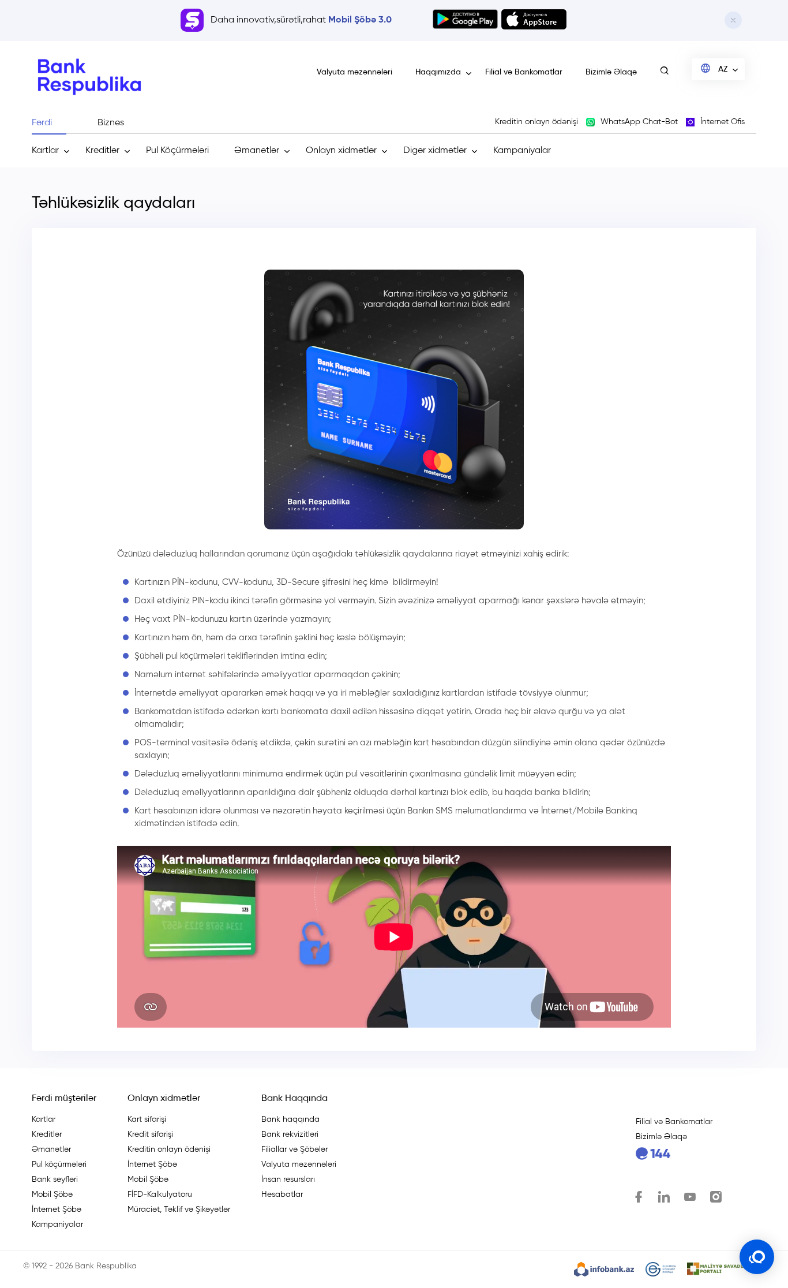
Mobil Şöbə (52, 1194)
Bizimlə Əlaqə (611, 72)
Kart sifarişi (146, 1119)
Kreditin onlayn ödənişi (169, 1149)
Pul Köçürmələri (177, 150)
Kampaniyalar (522, 150)
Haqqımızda (438, 72)
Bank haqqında (290, 1119)
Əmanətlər (256, 150)
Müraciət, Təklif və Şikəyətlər (178, 1209)
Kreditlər (102, 150)
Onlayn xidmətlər (341, 150)
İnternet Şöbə (56, 1209)
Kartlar (45, 150)
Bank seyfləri (55, 1179)
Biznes (110, 123)
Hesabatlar (282, 1194)
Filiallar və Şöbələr (294, 1149)
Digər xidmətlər (435, 150)
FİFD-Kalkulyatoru (159, 1194)
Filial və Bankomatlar (523, 72)
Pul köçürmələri (59, 1164)
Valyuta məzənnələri (354, 72)
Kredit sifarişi (150, 1134)
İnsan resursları (288, 1179)
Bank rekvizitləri (289, 1134)
